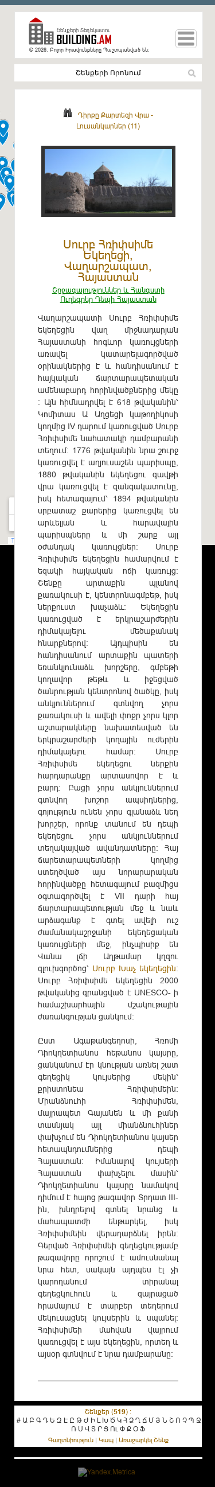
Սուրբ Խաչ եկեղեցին (134, 968)
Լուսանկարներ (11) (108, 126)
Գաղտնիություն (70, 1440)
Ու (114, 1428)
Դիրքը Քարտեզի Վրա (113, 115)
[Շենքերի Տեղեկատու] (74, 36)
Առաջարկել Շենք (144, 1440)
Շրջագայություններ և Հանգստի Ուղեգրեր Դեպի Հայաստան (108, 294)
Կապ (106, 1440)
